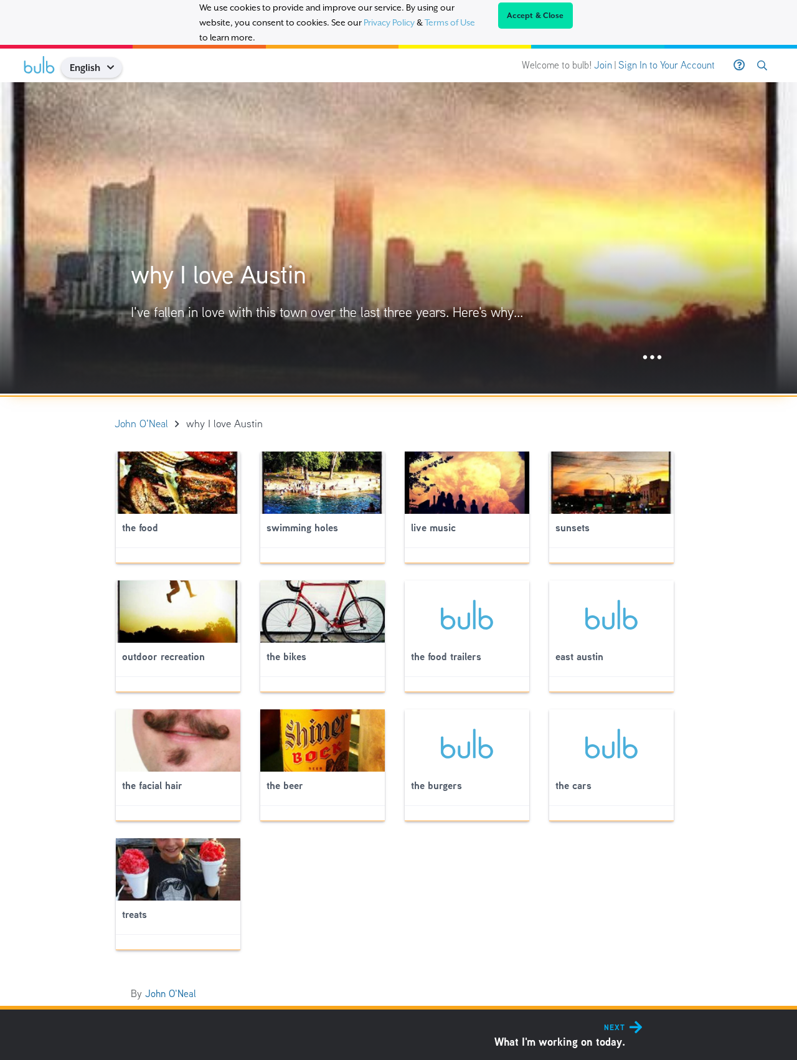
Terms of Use (450, 22)
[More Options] (652, 357)
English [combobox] (85, 67)
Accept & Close (535, 15)
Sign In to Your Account (666, 65)
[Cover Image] (398, 238)
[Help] (739, 65)
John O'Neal (170, 994)
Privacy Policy (389, 22)
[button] (114, 67)
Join (603, 65)
